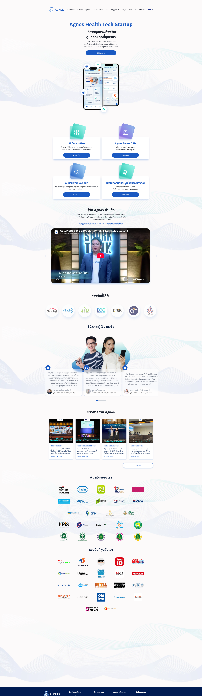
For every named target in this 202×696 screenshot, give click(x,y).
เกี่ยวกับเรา (71, 10)
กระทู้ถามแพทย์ (127, 10)
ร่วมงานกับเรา (140, 10)
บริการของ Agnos (83, 10)
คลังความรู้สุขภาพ (112, 10)
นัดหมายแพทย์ (98, 10)
